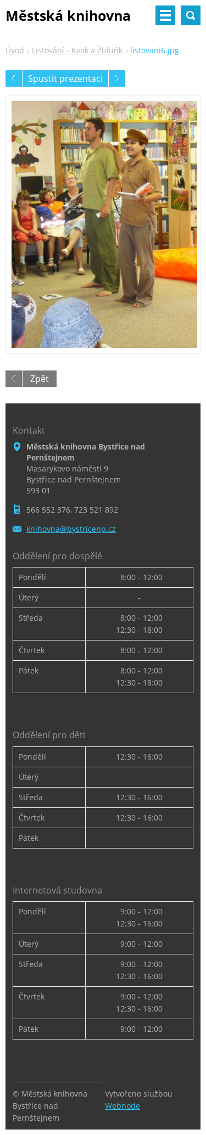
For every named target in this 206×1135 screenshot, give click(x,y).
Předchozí (13, 78)
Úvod (14, 50)
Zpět (39, 379)
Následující (117, 78)
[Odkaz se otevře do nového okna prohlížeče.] (103, 224)
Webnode (122, 1105)
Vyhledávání (191, 15)
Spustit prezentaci (65, 78)
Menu (165, 15)
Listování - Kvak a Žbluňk (77, 50)
